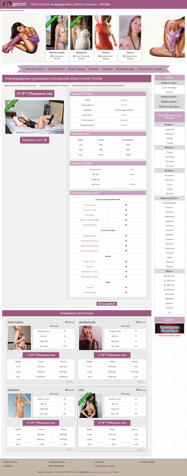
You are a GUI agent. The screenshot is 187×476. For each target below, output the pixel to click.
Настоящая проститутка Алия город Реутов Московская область (98, 85)
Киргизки (169, 230)
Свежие (93, 69)
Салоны (107, 69)
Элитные (169, 308)
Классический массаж (90, 251)
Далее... (69, 382)
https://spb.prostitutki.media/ (170, 335)
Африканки (169, 216)
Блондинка (169, 175)
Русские (124, 125)
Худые (170, 152)
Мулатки (169, 244)
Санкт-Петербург (169, 88)
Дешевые (170, 294)
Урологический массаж (89, 246)
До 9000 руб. (169, 289)
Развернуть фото (33, 140)
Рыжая (170, 189)
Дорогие (169, 303)
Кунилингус (89, 215)
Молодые (169, 134)
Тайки (169, 257)
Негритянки (170, 248)
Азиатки (169, 207)
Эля (81, 389)
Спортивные (169, 157)
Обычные (124, 120)
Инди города (76, 69)
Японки (169, 266)
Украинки (170, 262)
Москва (124, 100)
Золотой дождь (89, 293)
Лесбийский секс (90, 225)
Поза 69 (89, 288)
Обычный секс (90, 205)
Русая (169, 184)
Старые (169, 143)
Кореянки (170, 239)
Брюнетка (169, 180)
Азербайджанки (169, 203)
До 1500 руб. (169, 276)
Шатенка (169, 193)
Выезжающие (125, 69)
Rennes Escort (35, 69)
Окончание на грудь (90, 277)
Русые (124, 115)
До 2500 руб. (169, 280)
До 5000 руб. (169, 285)
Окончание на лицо (90, 272)
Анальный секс (89, 210)
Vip (169, 312)
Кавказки (170, 221)
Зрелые (169, 138)
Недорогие (169, 299)
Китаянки (170, 235)
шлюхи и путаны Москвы (100, 472)
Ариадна (13, 389)
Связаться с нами (150, 69)
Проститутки (56, 69)
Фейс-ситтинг (89, 262)
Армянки (169, 212)
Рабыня (89, 267)
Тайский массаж (89, 236)
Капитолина (15, 321)
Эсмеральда (87, 321)
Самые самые (57, 462)
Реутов (124, 105)
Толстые (169, 166)
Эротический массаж (89, 241)
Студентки (169, 129)
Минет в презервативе (89, 220)
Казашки (169, 226)
